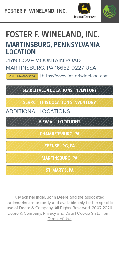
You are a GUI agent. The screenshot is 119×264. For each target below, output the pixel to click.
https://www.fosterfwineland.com (75, 76)
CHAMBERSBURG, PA (59, 134)
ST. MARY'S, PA (60, 170)
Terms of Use (60, 218)
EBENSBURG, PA (59, 146)
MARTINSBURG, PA (59, 158)
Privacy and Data (58, 213)
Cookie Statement (93, 213)
